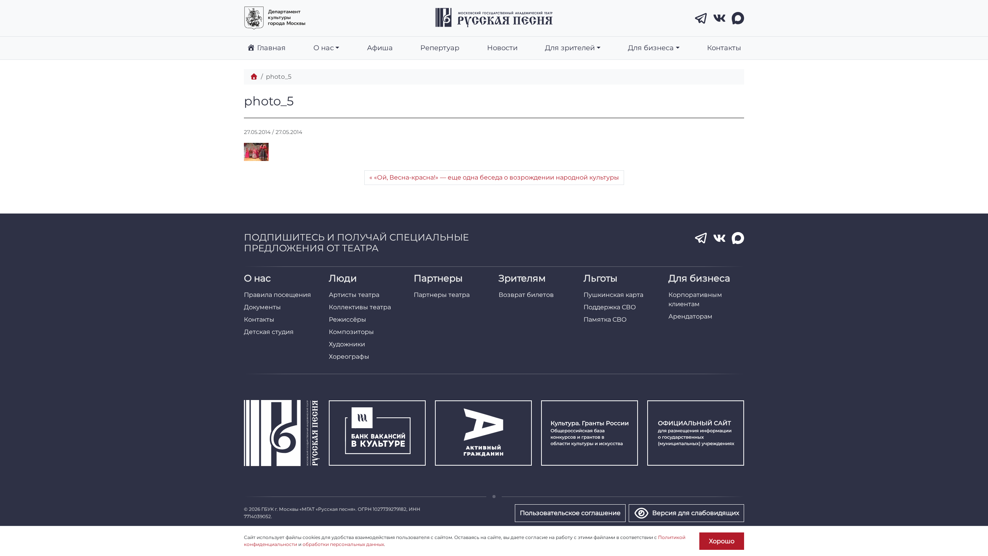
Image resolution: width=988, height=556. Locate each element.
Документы (262, 307)
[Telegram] (701, 18)
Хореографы (349, 356)
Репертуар (439, 48)
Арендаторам (690, 316)
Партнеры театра (442, 294)
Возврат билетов (526, 294)
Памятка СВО (605, 319)
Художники (347, 344)
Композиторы (351, 332)
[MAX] (738, 18)
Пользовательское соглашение (570, 513)
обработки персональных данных (343, 544)
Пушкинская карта (613, 294)
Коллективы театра (360, 307)
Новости (502, 48)
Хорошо (721, 541)
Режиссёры (347, 319)
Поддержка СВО (610, 307)
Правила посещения (277, 294)
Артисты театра (354, 294)
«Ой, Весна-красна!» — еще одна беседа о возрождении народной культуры (496, 177)
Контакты (724, 48)
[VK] (719, 18)
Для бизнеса (651, 48)
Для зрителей (570, 48)
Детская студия (269, 332)
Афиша (380, 48)
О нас (323, 48)
